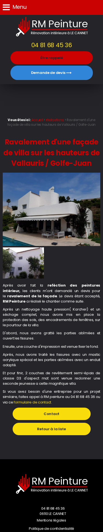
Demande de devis (51, 72)
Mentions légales (51, 520)
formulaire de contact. (33, 402)
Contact (51, 413)
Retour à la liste (51, 429)
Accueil (37, 120)
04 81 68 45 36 (51, 45)
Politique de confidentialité (51, 528)
